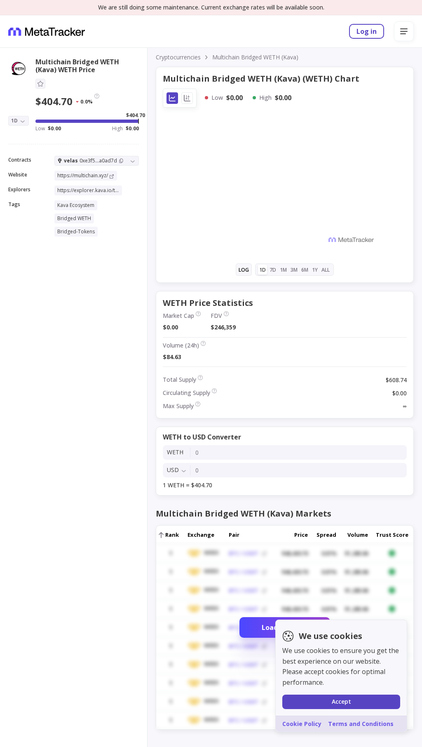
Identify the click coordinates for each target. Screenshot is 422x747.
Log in (366, 31)
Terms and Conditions (361, 724)
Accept (341, 701)
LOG (244, 269)
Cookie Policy (301, 724)
